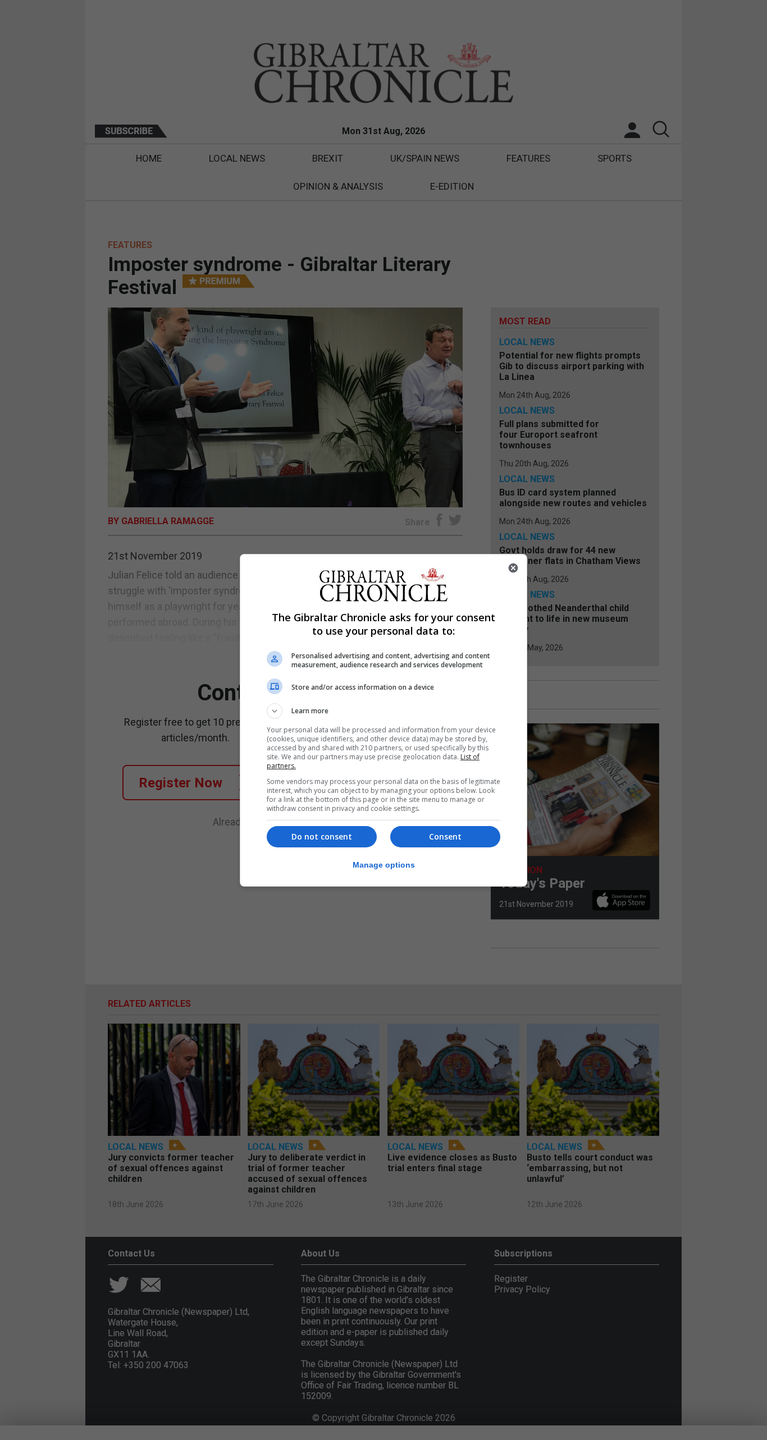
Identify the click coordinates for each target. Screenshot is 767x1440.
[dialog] (383, 720)
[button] (383, 711)
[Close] (513, 568)
